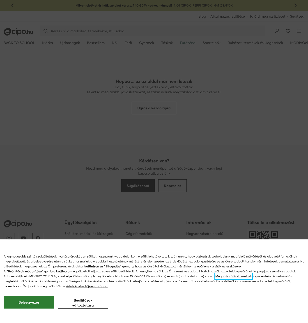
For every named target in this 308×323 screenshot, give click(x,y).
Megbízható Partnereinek (233, 276)
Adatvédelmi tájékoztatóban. (87, 286)
